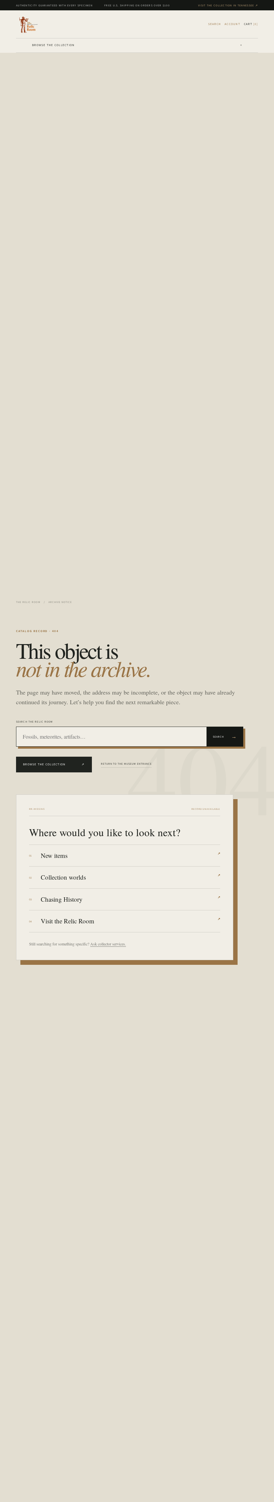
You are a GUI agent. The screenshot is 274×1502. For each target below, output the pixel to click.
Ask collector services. (108, 943)
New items (130, 855)
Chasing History (130, 899)
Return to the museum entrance (126, 763)
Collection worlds (130, 877)
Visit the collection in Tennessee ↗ (228, 5)
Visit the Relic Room (130, 921)
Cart (251, 24)
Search (225, 736)
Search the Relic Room (34, 721)
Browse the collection (137, 45)
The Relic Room (28, 602)
